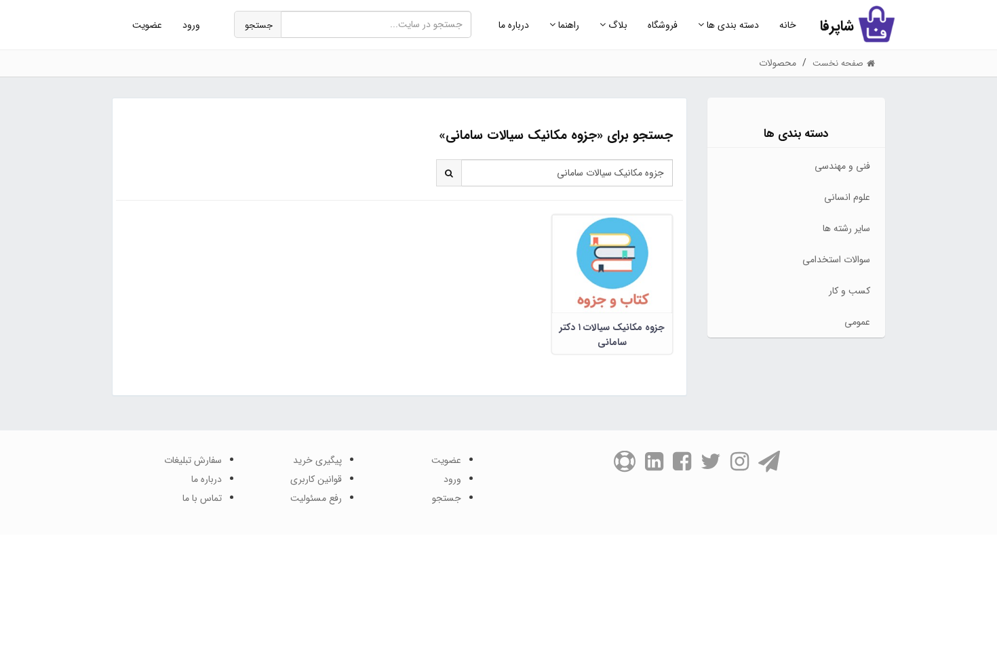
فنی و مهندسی (842, 166)
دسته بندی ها (731, 25)
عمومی (857, 322)
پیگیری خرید (317, 460)
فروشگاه (663, 25)
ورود (191, 25)
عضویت (147, 25)
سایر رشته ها (846, 228)
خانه (787, 25)
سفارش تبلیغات (193, 460)
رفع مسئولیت (316, 498)
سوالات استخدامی (836, 259)
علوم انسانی (847, 197)
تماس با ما (202, 498)
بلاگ (616, 25)
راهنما (567, 25)
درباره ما (513, 25)
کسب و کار (849, 290)
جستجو (259, 25)
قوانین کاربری (316, 479)
